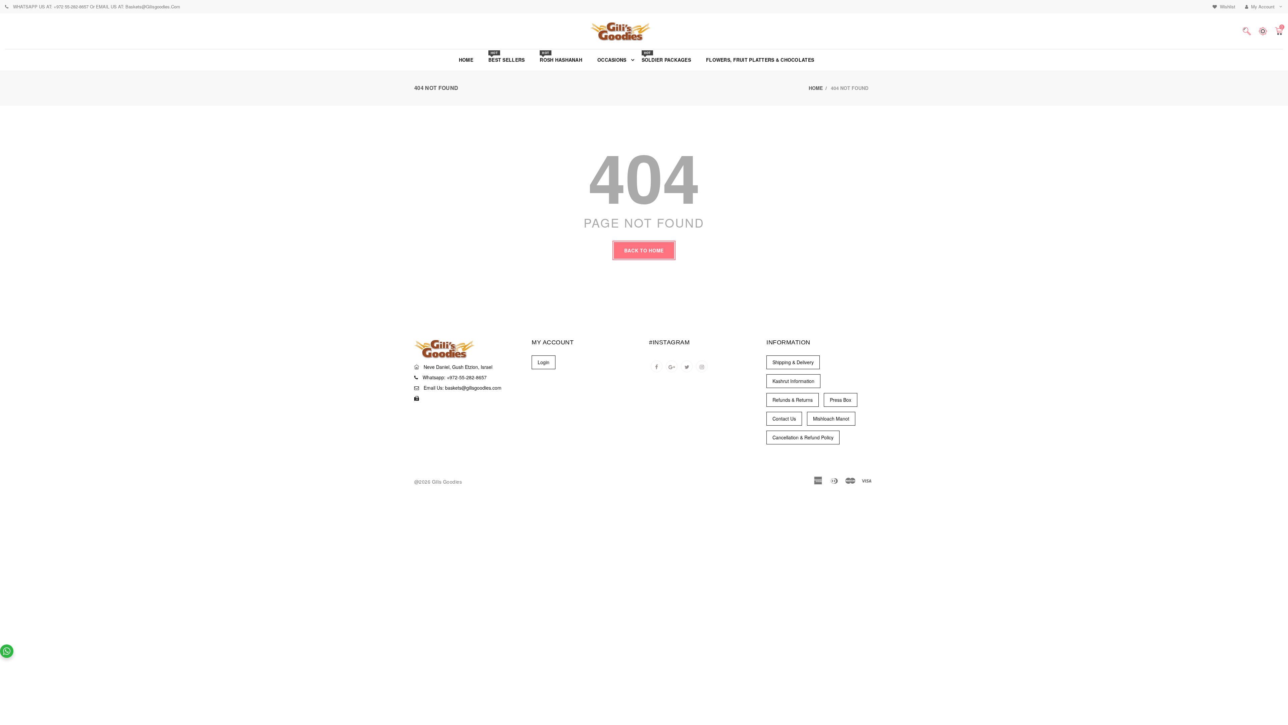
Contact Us (784, 418)
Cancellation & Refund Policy (803, 437)
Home (816, 88)
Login (543, 362)
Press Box (840, 399)
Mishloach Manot (831, 418)
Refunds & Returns (792, 399)
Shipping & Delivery (793, 362)
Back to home (644, 250)
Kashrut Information (793, 381)
